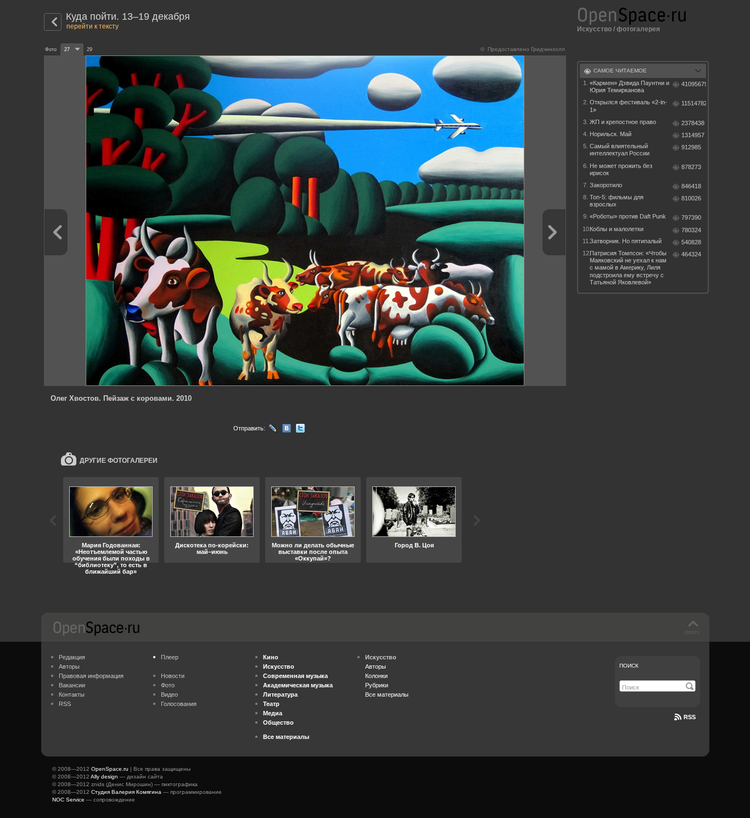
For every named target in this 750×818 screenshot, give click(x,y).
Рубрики (376, 685)
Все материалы (386, 694)
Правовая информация (91, 676)
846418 (691, 186)
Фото (168, 685)
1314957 (692, 135)
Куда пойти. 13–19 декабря (128, 16)
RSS (65, 704)
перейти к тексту (92, 26)
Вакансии (72, 685)
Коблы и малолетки (616, 229)
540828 (691, 242)
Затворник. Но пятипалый (626, 241)
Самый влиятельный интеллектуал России (620, 149)
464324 (691, 254)
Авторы (69, 666)
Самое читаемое (620, 71)
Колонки (376, 676)
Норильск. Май (610, 134)
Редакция (72, 657)
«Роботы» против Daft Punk (628, 216)
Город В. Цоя (414, 545)
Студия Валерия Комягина (126, 792)
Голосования (179, 704)
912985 (691, 147)
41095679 (693, 84)
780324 (691, 230)
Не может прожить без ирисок (621, 169)
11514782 (693, 103)
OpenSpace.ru (109, 769)
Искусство (594, 29)
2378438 (692, 123)
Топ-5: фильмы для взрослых (616, 201)
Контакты (72, 694)
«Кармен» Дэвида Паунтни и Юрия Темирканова (629, 86)
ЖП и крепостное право (623, 122)
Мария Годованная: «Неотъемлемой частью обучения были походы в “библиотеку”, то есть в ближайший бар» (111, 558)
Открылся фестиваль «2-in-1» (628, 106)
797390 (691, 217)
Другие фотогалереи (119, 460)
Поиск (629, 666)
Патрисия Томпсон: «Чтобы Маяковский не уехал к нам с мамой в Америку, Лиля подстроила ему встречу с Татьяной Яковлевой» (628, 267)
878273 (691, 167)
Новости (172, 676)
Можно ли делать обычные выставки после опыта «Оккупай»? (313, 552)
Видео (169, 694)
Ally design (104, 777)
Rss (690, 717)
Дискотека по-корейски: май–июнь (212, 548)
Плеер (169, 657)
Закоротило (606, 185)
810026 (691, 198)
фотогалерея (638, 29)
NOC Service (68, 800)
